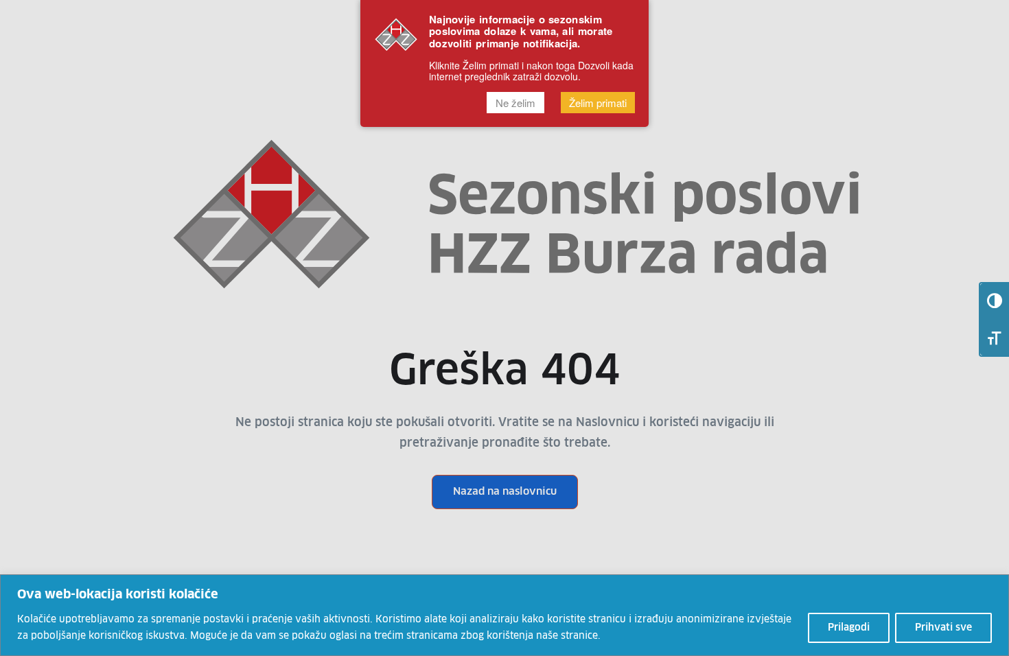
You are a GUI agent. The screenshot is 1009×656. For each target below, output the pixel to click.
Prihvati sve (943, 628)
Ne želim (515, 102)
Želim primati (598, 102)
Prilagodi (849, 628)
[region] (504, 615)
